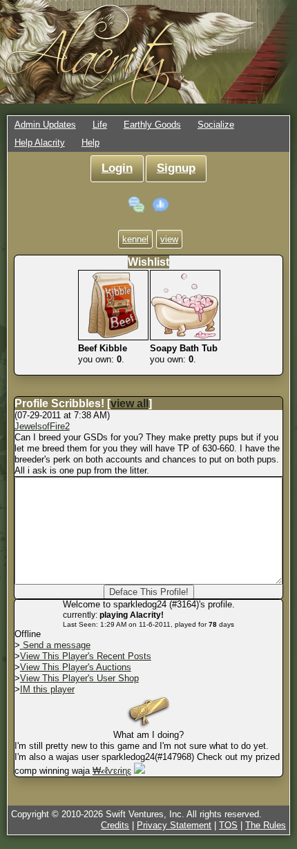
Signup (176, 168)
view (169, 239)
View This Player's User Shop (79, 678)
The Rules (265, 825)
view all (129, 403)
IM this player (47, 689)
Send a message (55, 645)
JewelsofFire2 (42, 426)
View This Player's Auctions (75, 667)
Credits (115, 825)
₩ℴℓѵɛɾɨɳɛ (112, 770)
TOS (228, 825)
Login (117, 168)
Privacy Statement (174, 825)
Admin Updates (45, 124)
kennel (135, 239)
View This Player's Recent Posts (85, 656)
